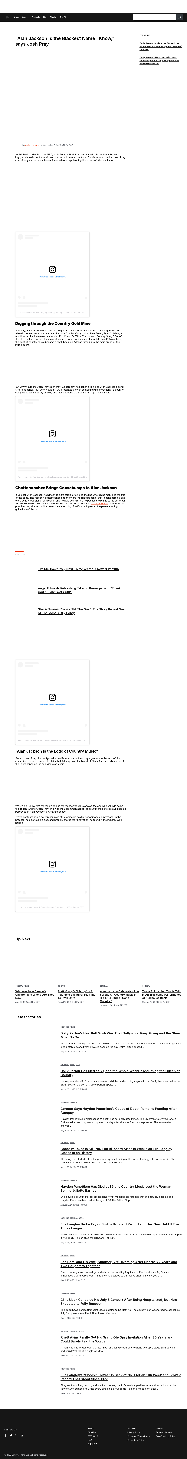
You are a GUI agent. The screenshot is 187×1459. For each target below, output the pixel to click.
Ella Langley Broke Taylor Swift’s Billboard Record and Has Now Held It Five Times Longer (120, 1226)
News (26, 986)
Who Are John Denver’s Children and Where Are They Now (34, 995)
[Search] (179, 17)
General (19, 986)
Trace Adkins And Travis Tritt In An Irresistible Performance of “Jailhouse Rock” (161, 995)
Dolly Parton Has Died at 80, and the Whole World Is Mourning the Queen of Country (160, 46)
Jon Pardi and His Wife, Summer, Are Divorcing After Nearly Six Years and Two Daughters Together (119, 1264)
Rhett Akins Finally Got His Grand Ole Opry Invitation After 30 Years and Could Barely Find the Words (117, 1339)
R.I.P (78, 1065)
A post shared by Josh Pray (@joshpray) (37, 312)
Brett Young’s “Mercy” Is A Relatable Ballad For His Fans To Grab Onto (76, 995)
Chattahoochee (99, 503)
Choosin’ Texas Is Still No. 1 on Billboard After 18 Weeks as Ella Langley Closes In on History (116, 1151)
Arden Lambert (32, 145)
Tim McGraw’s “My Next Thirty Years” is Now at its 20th (78, 569)
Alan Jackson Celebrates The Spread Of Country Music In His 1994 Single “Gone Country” (119, 996)
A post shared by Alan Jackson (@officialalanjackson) (41, 477)
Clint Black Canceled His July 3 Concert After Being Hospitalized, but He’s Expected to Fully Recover (119, 1302)
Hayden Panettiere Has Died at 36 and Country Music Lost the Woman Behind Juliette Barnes (116, 1188)
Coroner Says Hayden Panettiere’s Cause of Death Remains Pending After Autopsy (119, 1111)
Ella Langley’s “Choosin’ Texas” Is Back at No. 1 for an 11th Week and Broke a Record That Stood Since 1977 (121, 1377)
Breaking (65, 1027)
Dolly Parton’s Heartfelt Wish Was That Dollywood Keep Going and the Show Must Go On (159, 60)
